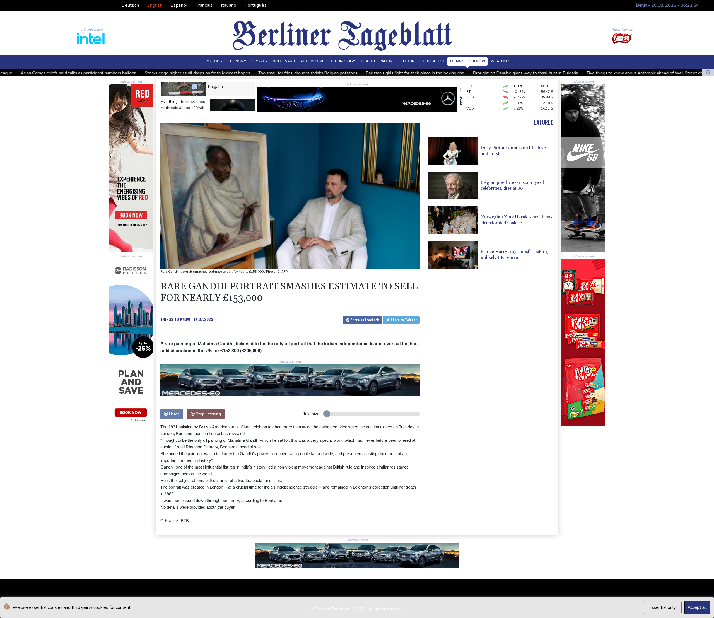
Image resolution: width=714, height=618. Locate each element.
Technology (342, 61)
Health (368, 61)
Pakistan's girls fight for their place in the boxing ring (335, 73)
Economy (237, 61)
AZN (469, 102)
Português (256, 5)
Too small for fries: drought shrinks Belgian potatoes (227, 73)
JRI (468, 90)
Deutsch (130, 5)
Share (364, 319)
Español (178, 5)
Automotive (312, 61)
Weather (500, 61)
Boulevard (284, 61)
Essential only (663, 607)
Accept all (697, 607)
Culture (409, 61)
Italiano (229, 5)
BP (468, 107)
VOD (470, 96)
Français (204, 5)
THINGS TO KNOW (175, 319)
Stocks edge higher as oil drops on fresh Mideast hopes (117, 73)
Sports (259, 61)
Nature (387, 61)
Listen (174, 414)
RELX (470, 85)
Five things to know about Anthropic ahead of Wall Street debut (567, 73)
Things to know (467, 61)
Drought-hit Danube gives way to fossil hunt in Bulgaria (445, 73)
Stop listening (208, 414)
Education (433, 61)
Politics (213, 61)
